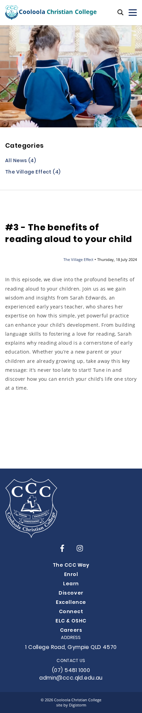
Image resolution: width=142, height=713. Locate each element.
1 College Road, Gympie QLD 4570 (71, 647)
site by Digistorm (71, 704)
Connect (71, 612)
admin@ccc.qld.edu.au (71, 678)
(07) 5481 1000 (71, 670)
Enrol (71, 575)
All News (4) (20, 161)
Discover (71, 593)
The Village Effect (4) (33, 172)
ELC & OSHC (70, 621)
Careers (71, 631)
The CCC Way (71, 565)
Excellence (71, 603)
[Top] (31, 508)
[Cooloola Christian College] (51, 12)
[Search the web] (120, 13)
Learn (71, 584)
